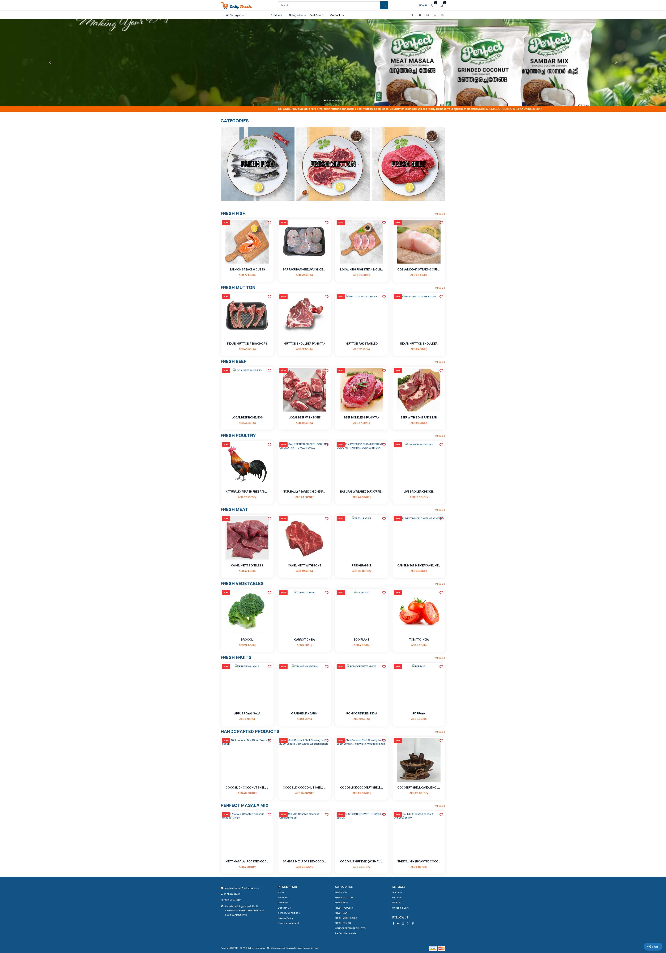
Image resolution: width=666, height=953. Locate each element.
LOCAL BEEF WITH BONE (304, 417)
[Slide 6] (338, 100)
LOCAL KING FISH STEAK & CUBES (361, 269)
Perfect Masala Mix (345, 933)
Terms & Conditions (289, 912)
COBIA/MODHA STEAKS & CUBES (418, 269)
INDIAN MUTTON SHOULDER (419, 343)
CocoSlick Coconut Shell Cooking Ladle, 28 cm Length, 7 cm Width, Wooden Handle (304, 787)
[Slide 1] (325, 100)
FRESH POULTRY (344, 907)
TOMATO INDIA (419, 639)
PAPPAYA (419, 713)
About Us (283, 897)
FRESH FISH (341, 892)
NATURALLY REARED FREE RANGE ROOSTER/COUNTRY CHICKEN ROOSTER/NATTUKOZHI (247, 491)
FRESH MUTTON (344, 897)
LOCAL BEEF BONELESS (247, 417)
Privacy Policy (285, 918)
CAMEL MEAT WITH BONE (304, 565)
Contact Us (337, 15)
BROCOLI (247, 639)
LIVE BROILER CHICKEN (419, 491)
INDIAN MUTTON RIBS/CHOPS (247, 343)
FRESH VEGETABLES (346, 918)
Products (276, 15)
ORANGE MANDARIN (304, 713)
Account (397, 892)
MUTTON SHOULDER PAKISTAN (304, 343)
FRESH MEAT (342, 912)
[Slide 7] (341, 100)
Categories (296, 15)
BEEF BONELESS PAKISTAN (361, 417)
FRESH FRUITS (343, 923)
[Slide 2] (327, 100)
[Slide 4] (333, 100)
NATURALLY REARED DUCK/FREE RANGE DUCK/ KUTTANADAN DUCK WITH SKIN (361, 491)
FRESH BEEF (341, 902)
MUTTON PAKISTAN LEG (361, 343)
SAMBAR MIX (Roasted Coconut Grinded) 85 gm (304, 861)
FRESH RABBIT (361, 565)
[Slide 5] (336, 100)
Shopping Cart (400, 907)
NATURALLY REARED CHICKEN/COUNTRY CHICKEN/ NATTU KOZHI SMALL (304, 491)
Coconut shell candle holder (418, 787)
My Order (397, 897)
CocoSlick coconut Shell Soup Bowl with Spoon (247, 787)
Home (281, 892)
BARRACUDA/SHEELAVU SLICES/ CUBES (304, 269)
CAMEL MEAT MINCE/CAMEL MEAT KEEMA (418, 565)
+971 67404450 (232, 894)
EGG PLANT (361, 639)
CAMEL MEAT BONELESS (247, 565)
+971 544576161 (232, 899)
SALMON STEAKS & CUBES (247, 269)
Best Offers (316, 15)
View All (440, 214)
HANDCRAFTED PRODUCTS (350, 928)
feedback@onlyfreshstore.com (241, 888)
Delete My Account (288, 923)
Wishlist (396, 902)
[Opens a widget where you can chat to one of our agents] (653, 947)
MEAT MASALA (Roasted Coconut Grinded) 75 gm (247, 861)
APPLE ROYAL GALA (247, 713)
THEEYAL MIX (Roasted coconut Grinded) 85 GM (418, 861)
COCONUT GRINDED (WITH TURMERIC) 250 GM (361, 861)
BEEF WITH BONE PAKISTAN (419, 417)
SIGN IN (423, 5)
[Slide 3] (330, 100)
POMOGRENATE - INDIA (361, 713)
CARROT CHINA (304, 639)
